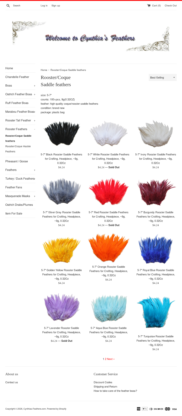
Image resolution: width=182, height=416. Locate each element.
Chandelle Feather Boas (20, 81)
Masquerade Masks (20, 196)
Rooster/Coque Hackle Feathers (18, 148)
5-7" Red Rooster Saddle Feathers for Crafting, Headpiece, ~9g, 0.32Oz (109, 216)
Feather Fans (13, 187)
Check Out (171, 5)
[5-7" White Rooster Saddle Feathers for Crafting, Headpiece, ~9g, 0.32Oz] (109, 133)
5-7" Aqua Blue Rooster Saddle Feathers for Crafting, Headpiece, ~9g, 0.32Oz (108, 332)
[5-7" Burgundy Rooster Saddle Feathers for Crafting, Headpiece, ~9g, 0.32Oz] (156, 191)
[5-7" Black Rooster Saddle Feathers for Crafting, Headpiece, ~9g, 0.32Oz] (61, 133)
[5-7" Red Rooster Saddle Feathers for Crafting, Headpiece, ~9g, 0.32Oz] (109, 191)
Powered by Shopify (56, 408)
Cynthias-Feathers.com (34, 408)
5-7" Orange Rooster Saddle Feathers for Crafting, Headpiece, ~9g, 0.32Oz (108, 271)
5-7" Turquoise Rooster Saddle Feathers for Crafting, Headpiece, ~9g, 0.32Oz (155, 340)
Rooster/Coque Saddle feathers (18, 138)
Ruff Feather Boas (16, 103)
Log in (44, 5)
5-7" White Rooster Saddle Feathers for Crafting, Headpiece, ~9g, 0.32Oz (108, 158)
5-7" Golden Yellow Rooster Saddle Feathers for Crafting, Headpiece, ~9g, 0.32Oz (61, 274)
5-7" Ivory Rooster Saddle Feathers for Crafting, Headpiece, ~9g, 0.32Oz (155, 158)
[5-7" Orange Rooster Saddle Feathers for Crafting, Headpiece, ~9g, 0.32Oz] (109, 248)
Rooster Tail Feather (20, 120)
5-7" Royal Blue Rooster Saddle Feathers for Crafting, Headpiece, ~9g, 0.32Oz (155, 274)
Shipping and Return (105, 386)
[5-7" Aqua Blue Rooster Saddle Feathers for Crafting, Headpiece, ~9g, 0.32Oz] (109, 307)
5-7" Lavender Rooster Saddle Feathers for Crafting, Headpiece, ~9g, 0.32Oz (61, 332)
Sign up (56, 5)
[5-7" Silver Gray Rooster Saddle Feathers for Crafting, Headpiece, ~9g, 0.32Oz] (61, 191)
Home (9, 68)
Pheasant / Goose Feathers (20, 165)
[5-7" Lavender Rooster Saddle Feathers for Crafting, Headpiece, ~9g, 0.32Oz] (61, 307)
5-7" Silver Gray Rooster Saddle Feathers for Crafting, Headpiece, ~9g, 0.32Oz (61, 216)
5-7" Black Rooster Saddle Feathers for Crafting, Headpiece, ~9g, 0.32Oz (61, 158)
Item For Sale (13, 213)
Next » (111, 359)
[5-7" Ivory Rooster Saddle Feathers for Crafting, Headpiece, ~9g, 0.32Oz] (156, 133)
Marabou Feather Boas (20, 111)
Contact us (11, 382)
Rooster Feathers (20, 129)
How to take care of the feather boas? (115, 391)
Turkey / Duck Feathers (20, 178)
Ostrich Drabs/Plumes (19, 205)
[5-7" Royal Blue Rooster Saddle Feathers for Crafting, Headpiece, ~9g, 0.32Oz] (156, 249)
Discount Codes (103, 382)
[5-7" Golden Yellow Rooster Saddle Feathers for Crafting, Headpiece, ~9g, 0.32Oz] (61, 249)
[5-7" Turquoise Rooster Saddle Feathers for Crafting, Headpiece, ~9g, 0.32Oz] (156, 311)
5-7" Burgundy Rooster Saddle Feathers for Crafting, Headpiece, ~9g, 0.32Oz (155, 216)
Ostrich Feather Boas (20, 94)
